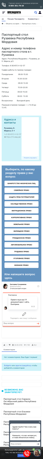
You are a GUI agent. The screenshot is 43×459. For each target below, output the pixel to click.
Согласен (21, 455)
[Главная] (2, 24)
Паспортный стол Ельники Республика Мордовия (17, 412)
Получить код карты (30, 158)
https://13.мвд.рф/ (13, 137)
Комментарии (9, 349)
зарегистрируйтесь (23, 365)
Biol (35, 345)
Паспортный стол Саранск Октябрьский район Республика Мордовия (20, 401)
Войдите (7, 365)
